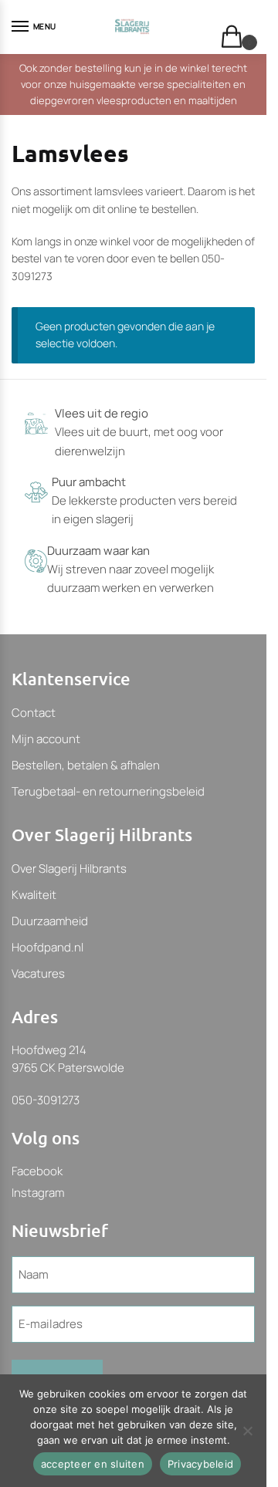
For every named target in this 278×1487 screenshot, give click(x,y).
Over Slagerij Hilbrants (69, 868)
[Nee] (247, 1430)
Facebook (37, 1171)
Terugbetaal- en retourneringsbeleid (108, 791)
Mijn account (46, 739)
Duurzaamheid (50, 921)
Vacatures (38, 973)
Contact (34, 713)
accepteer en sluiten (92, 1464)
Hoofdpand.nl (47, 947)
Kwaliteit (34, 895)
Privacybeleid (200, 1464)
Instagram (38, 1193)
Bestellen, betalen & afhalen (86, 765)
